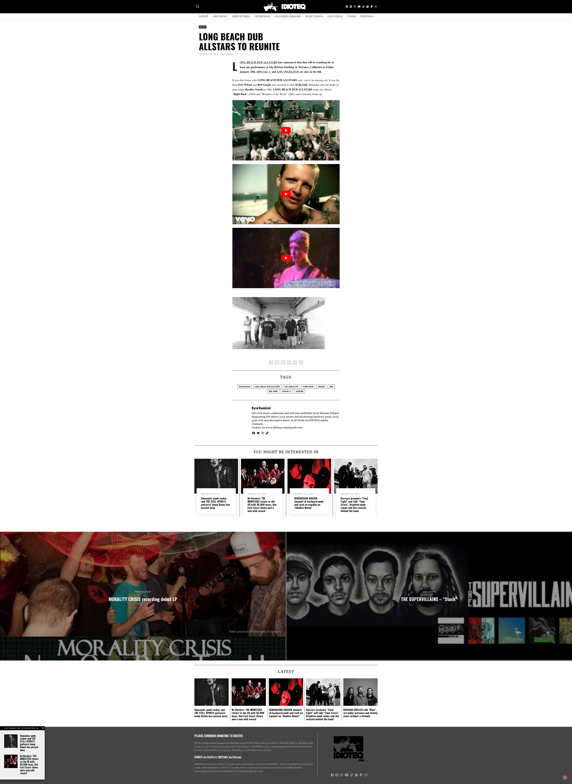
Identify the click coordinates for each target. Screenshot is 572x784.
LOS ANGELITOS (288, 72)
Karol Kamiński (261, 408)
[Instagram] (355, 6)
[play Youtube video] (286, 130)
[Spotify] (368, 6)
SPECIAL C (264, 72)
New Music (220, 16)
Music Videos (314, 16)
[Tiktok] (363, 6)
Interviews (262, 16)
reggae (321, 386)
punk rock (308, 386)
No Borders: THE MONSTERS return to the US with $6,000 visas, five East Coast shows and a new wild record (29, 764)
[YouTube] (359, 6)
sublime (299, 391)
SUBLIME (301, 85)
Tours (351, 16)
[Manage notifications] (565, 777)
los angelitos (292, 386)
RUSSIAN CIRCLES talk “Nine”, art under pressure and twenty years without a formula (360, 713)
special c (286, 391)
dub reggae (244, 386)
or (216, 757)
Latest (203, 16)
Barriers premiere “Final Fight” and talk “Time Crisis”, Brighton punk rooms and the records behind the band (354, 504)
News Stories (241, 16)
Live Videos (335, 16)
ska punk (273, 391)
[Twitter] (351, 6)
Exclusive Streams (287, 16)
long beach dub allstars (267, 386)
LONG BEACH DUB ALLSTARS (258, 62)
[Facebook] (347, 6)
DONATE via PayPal (204, 757)
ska (331, 386)
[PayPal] (371, 6)
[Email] (376, 6)
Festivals (366, 16)
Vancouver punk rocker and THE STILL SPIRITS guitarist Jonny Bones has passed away (29, 743)
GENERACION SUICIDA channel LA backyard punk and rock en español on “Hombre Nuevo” (309, 503)
